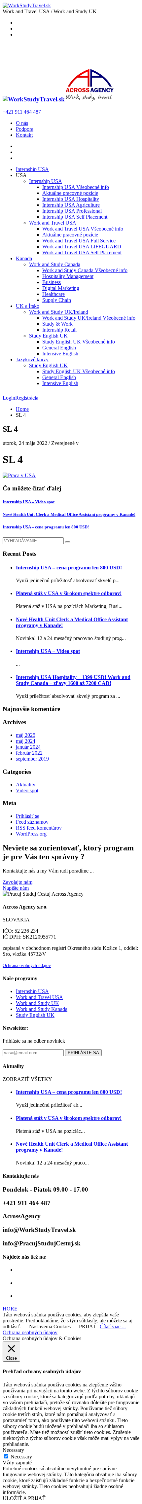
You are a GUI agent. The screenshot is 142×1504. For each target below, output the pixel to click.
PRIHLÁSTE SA (83, 1052)
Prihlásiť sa (27, 816)
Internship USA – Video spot (28, 501)
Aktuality (25, 784)
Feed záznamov (32, 822)
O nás (22, 123)
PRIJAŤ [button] (87, 1326)
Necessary (21, 1456)
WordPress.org (31, 834)
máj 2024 (25, 741)
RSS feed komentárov (39, 828)
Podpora (24, 129)
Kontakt (24, 135)
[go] (67, 542)
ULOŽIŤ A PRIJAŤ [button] (24, 1498)
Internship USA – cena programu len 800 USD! (46, 526)
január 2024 (28, 747)
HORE (10, 1308)
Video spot (27, 790)
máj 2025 (25, 735)
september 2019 (32, 759)
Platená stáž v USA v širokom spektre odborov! (69, 593)
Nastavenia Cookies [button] (50, 1326)
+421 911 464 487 (22, 112)
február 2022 (29, 753)
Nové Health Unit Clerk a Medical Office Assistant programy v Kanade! (69, 514)
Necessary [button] (13, 1450)
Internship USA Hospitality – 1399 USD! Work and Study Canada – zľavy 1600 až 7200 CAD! (73, 680)
